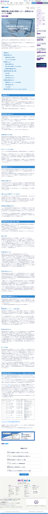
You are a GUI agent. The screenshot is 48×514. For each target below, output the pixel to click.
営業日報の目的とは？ (8, 55)
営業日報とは (6, 52)
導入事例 (17, 487)
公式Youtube (26, 496)
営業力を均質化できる (9, 64)
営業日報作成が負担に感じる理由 (10, 70)
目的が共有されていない (9, 77)
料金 (9, 496)
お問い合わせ (35, 488)
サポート (17, 494)
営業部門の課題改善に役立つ (10, 68)
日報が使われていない (9, 75)
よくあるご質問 (11, 493)
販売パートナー (11, 494)
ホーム (3, 4)
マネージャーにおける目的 (10, 59)
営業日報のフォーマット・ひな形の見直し (13, 82)
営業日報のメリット (7, 61)
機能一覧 (10, 490)
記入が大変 (7, 73)
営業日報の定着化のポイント (9, 80)
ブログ (6, 4)
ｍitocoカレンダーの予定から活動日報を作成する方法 (11, 421)
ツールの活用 (7, 86)
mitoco (9, 384)
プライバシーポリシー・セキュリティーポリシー (12, 511)
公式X (25, 494)
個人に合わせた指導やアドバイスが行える (13, 66)
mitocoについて (11, 488)
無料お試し (17, 488)
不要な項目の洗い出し (9, 84)
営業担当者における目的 (9, 57)
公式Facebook (26, 493)
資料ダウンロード (39, 2)
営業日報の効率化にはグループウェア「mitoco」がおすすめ (15, 89)
